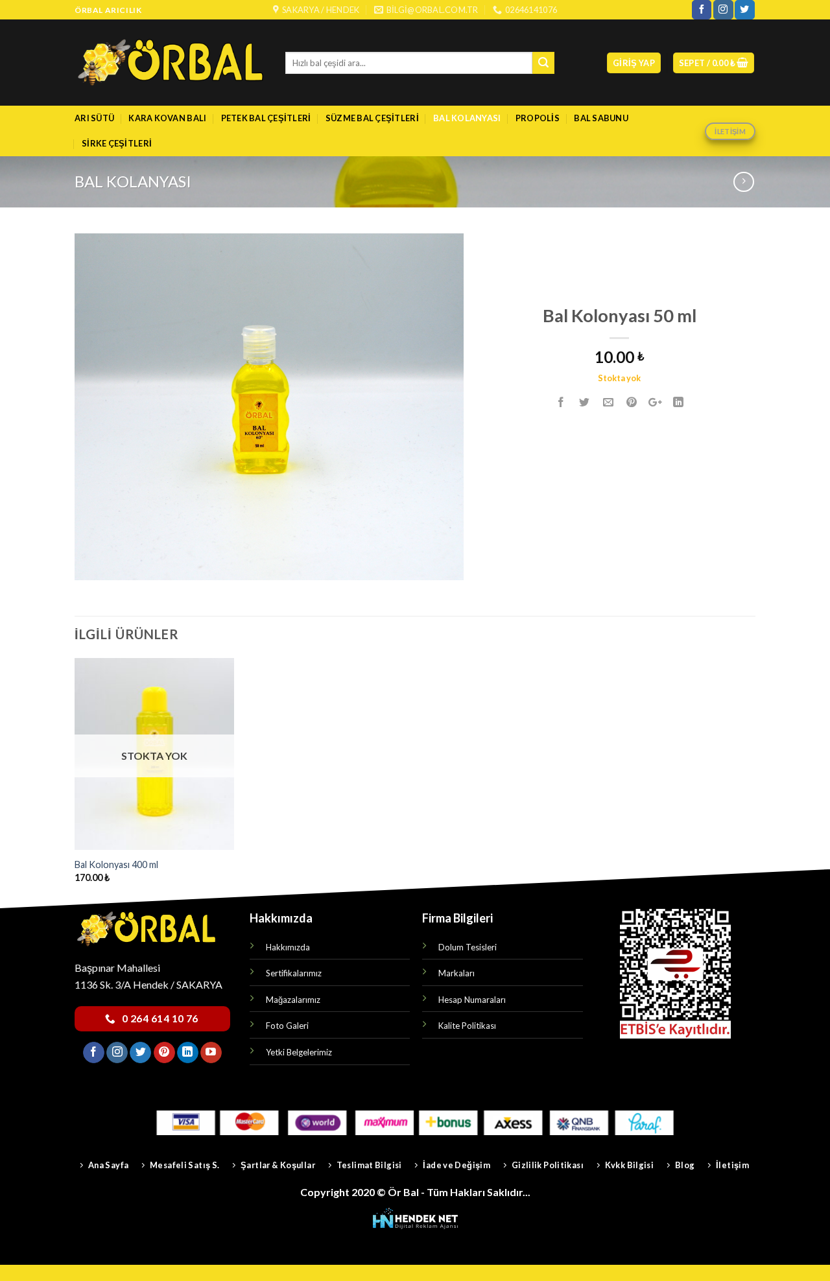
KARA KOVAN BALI (167, 118)
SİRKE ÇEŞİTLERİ (117, 143)
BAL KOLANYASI (467, 118)
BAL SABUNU (601, 118)
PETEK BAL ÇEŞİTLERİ (266, 118)
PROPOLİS (538, 118)
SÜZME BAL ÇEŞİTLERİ (372, 118)
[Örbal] (170, 62)
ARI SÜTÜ (94, 118)
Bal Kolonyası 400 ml (116, 864)
